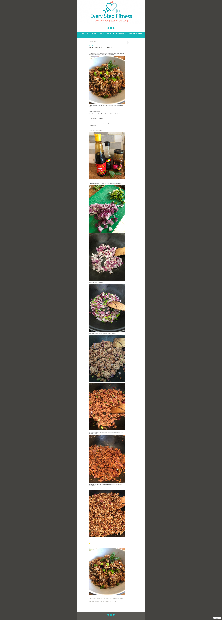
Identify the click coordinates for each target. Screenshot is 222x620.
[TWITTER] (113, 614)
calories (93, 598)
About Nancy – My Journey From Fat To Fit (104, 36)
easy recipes (103, 598)
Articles (94, 33)
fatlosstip (107, 598)
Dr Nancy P (85, 53)
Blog (88, 33)
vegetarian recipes (113, 601)
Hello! (82, 33)
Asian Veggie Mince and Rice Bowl (101, 47)
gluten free (112, 598)
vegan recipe (94, 601)
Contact (119, 36)
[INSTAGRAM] (111, 614)
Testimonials (126, 36)
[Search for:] (134, 42)
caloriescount (97, 598)
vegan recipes (99, 601)
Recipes (109, 33)
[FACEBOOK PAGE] (108, 614)
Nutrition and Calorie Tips (119, 33)
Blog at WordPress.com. (111, 617)
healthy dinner (116, 598)
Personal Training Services (135, 33)
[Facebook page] (108, 28)
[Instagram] (111, 28)
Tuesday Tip (102, 33)
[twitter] (113, 28)
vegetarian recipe (106, 601)
